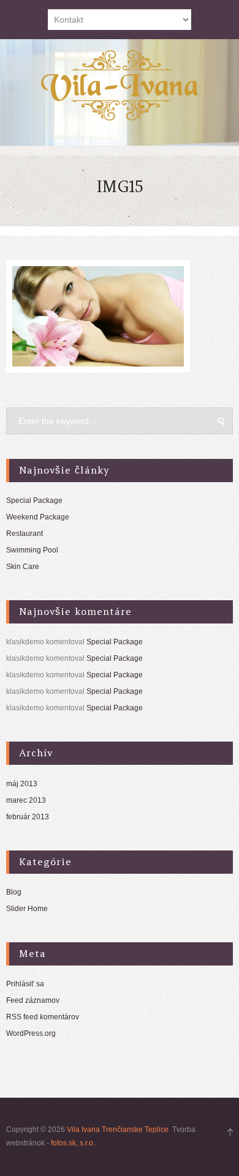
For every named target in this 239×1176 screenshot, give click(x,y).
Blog (13, 892)
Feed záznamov (32, 1000)
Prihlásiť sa (25, 984)
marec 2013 (26, 800)
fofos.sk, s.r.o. (73, 1143)
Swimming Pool (32, 550)
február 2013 (27, 817)
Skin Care (22, 566)
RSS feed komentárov (42, 1017)
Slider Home (27, 908)
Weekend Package (37, 517)
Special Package (34, 500)
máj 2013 (21, 784)
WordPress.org (31, 1033)
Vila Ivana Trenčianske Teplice (118, 1129)
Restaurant (24, 533)
